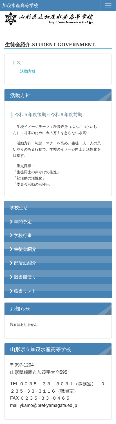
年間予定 (22, 221)
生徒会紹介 (24, 249)
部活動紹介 (24, 263)
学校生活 (19, 207)
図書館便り (24, 277)
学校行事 (22, 235)
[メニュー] (108, 5)
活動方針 (28, 71)
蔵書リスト (24, 291)
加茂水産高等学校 (20, 5)
